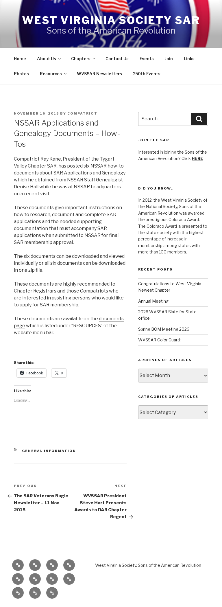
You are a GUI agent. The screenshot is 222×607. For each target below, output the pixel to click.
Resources (51, 73)
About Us (46, 58)
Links (189, 58)
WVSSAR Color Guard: (159, 339)
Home (20, 58)
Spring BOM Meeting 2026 (163, 329)
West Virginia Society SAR (111, 20)
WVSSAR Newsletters (99, 73)
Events (147, 58)
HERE (197, 158)
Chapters (80, 58)
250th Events (146, 73)
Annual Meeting (153, 301)
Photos (21, 73)
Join (169, 58)
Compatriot (82, 113)
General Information (49, 451)
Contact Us (117, 58)
